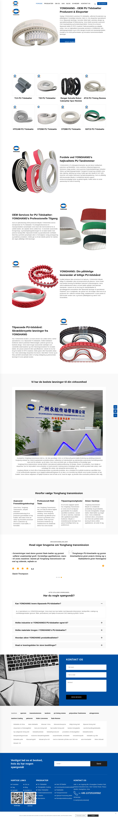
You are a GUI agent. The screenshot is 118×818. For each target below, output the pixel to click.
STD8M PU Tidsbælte (71, 129)
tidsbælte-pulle (18, 739)
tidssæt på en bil (44, 739)
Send (99, 764)
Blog (68, 3)
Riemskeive (41, 798)
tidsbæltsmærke (88, 732)
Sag (63, 3)
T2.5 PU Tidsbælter (23, 98)
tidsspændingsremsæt (20, 735)
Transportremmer (61, 793)
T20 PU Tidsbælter (47, 98)
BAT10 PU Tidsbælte (94, 129)
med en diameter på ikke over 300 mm (65, 739)
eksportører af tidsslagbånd (22, 728)
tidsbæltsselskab (38, 732)
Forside (39, 3)
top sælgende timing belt (21, 732)
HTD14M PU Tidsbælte (23, 129)
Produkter (48, 3)
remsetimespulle (78, 735)
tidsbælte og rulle (92, 735)
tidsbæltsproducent (53, 732)
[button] (56, 577)
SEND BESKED (76, 697)
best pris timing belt (40, 728)
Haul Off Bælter (61, 784)
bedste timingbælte (74, 728)
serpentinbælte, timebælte (61, 735)
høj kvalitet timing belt (57, 728)
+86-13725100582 (91, 793)
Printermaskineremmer (44, 793)
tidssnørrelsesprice (60, 724)
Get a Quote (102, 3)
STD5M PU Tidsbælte (47, 129)
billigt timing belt (74, 724)
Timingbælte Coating (44, 787)
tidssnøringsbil (31, 739)
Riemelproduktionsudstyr (64, 798)
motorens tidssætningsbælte (40, 735)
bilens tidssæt (99, 739)
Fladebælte (59, 790)
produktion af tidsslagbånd (70, 732)
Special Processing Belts (64, 795)
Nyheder (75, 3)
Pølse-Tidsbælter (42, 790)
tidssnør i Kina (45, 724)
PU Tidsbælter (42, 784)
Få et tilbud (70, 42)
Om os (57, 3)
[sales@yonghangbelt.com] (115, 407)
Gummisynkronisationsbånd (65, 787)
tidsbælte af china (19, 724)
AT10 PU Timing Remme (95, 98)
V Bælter (40, 795)
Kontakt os (85, 3)
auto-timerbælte (86, 739)
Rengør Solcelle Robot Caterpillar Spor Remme (71, 99)
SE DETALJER (23, 85)
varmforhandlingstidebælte (91, 728)
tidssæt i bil (17, 743)
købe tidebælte (33, 724)
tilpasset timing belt (89, 724)
